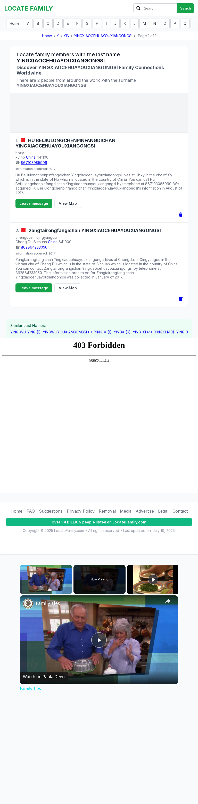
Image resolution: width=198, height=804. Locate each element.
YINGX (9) (122, 332)
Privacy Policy (81, 511)
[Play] (23, 591)
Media (125, 511)
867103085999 (34, 162)
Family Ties (48, 603)
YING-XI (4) (142, 332)
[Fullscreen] (69, 591)
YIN (66, 36)
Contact (180, 511)
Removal (107, 511)
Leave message (34, 203)
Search (185, 8)
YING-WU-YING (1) (25, 332)
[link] (28, 603)
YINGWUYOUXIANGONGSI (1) (67, 332)
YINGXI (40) (164, 332)
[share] (167, 600)
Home (15, 23)
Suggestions (51, 511)
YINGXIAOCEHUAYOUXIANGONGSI (103, 36)
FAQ (31, 511)
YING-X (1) (103, 332)
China (31, 157)
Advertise (145, 511)
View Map (68, 203)
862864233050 (34, 247)
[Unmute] (29, 591)
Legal (163, 511)
